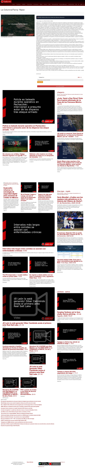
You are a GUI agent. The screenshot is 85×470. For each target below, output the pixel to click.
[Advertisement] (29, 174)
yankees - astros (63, 291)
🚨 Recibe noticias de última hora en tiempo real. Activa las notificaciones (50, 17)
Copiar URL (40, 82)
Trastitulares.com (41, 466)
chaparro (60, 92)
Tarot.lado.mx (62, 462)
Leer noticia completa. (60, 86)
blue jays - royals (63, 191)
